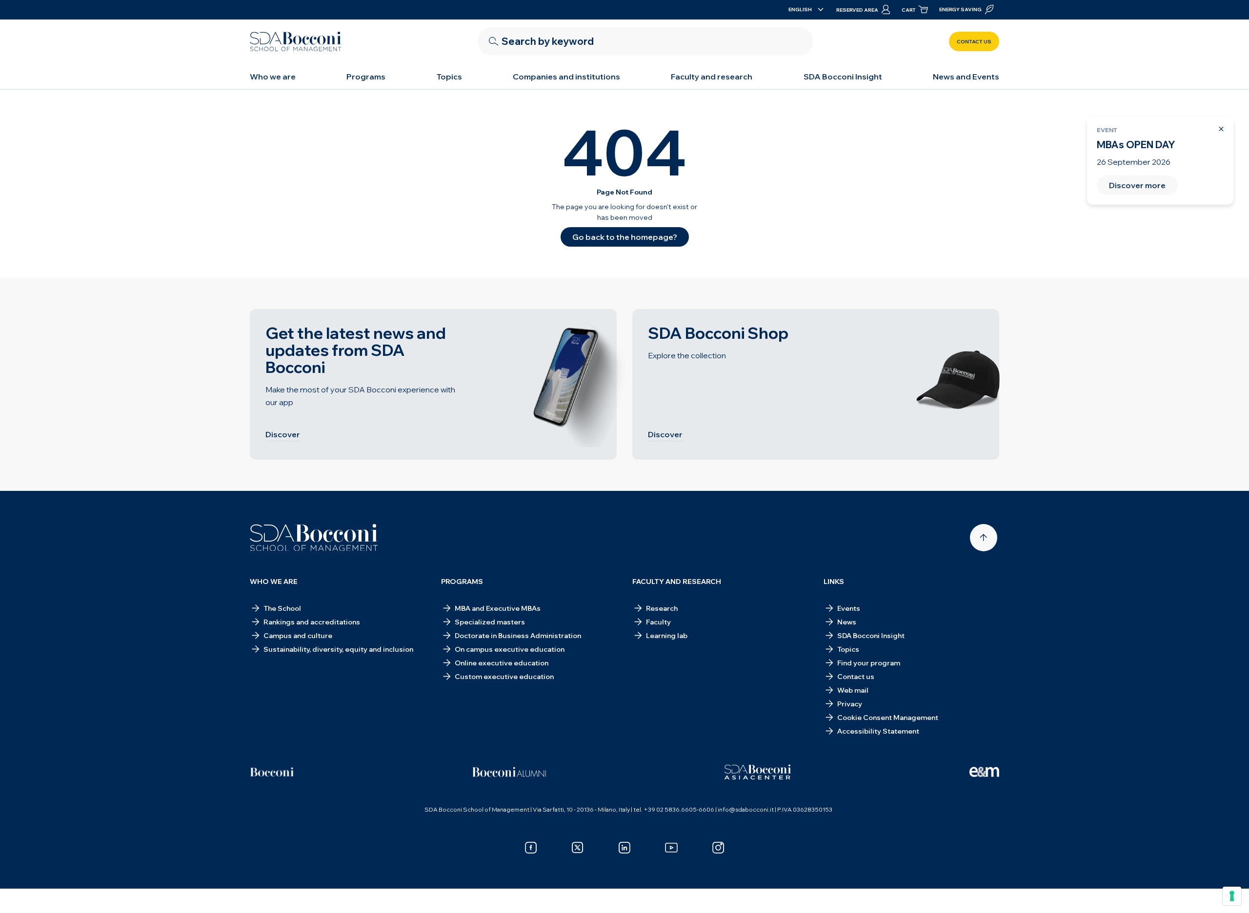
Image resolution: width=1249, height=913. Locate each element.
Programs (365, 76)
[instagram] (718, 847)
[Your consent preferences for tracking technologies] (1232, 896)
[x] (577, 847)
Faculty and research (711, 76)
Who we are (273, 76)
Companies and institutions (566, 76)
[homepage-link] (296, 41)
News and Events (966, 76)
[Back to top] (983, 537)
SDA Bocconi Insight (843, 76)
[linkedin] (624, 847)
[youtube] (671, 847)
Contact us (974, 42)
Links (834, 581)
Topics (449, 76)
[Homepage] (314, 537)
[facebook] (531, 847)
